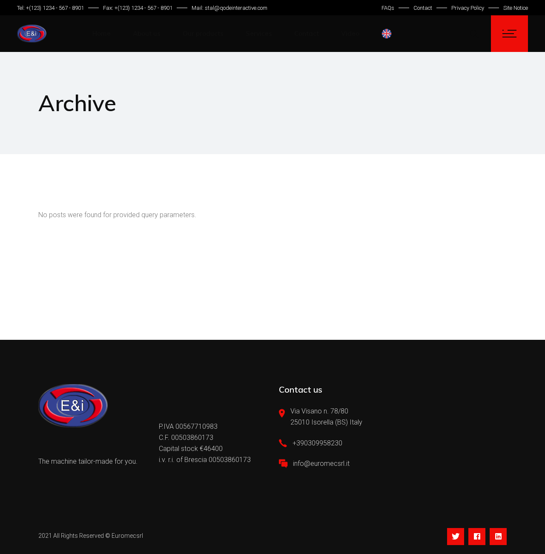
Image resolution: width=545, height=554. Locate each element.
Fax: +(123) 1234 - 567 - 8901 (137, 8)
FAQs (388, 8)
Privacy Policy (467, 8)
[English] (389, 33)
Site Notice (515, 8)
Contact (422, 8)
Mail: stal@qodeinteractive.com (229, 8)
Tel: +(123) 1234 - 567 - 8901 (50, 8)
